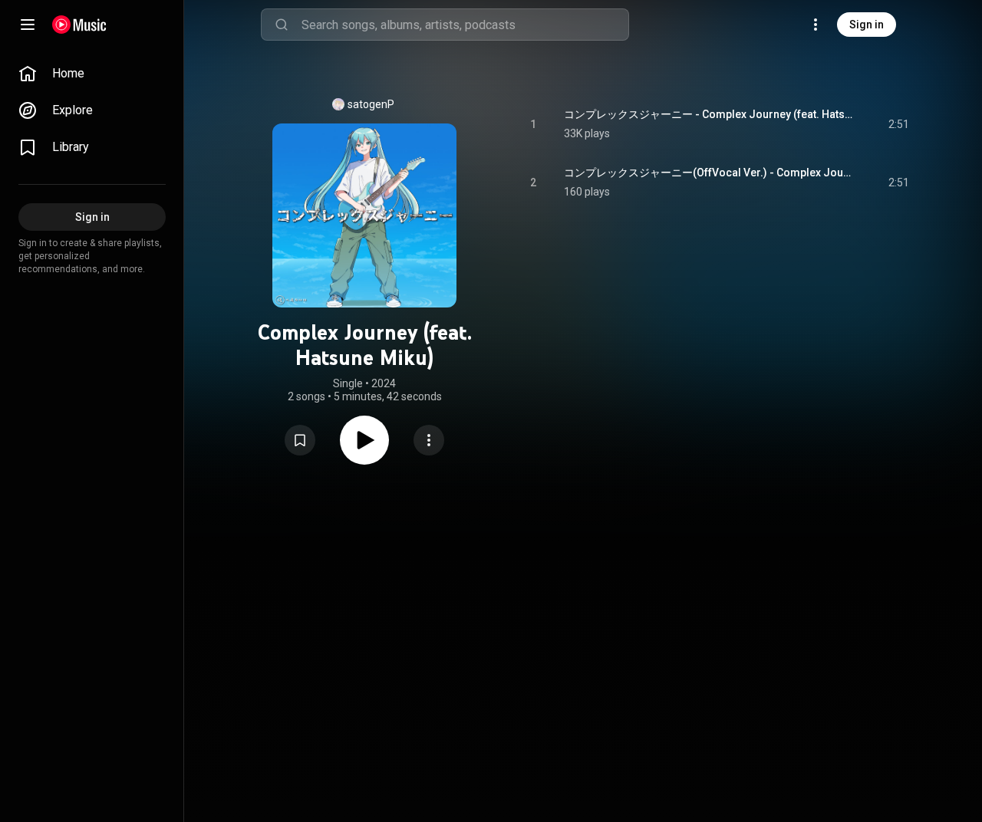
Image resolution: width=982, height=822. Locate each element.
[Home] (79, 24)
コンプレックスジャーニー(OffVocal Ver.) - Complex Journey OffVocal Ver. (708, 172)
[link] (92, 73)
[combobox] (465, 24)
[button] (300, 440)
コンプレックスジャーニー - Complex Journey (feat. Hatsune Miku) (708, 114)
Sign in (866, 24)
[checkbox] (898, 124)
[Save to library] (300, 440)
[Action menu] (429, 440)
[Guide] (27, 24)
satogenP (371, 104)
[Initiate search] (281, 24)
